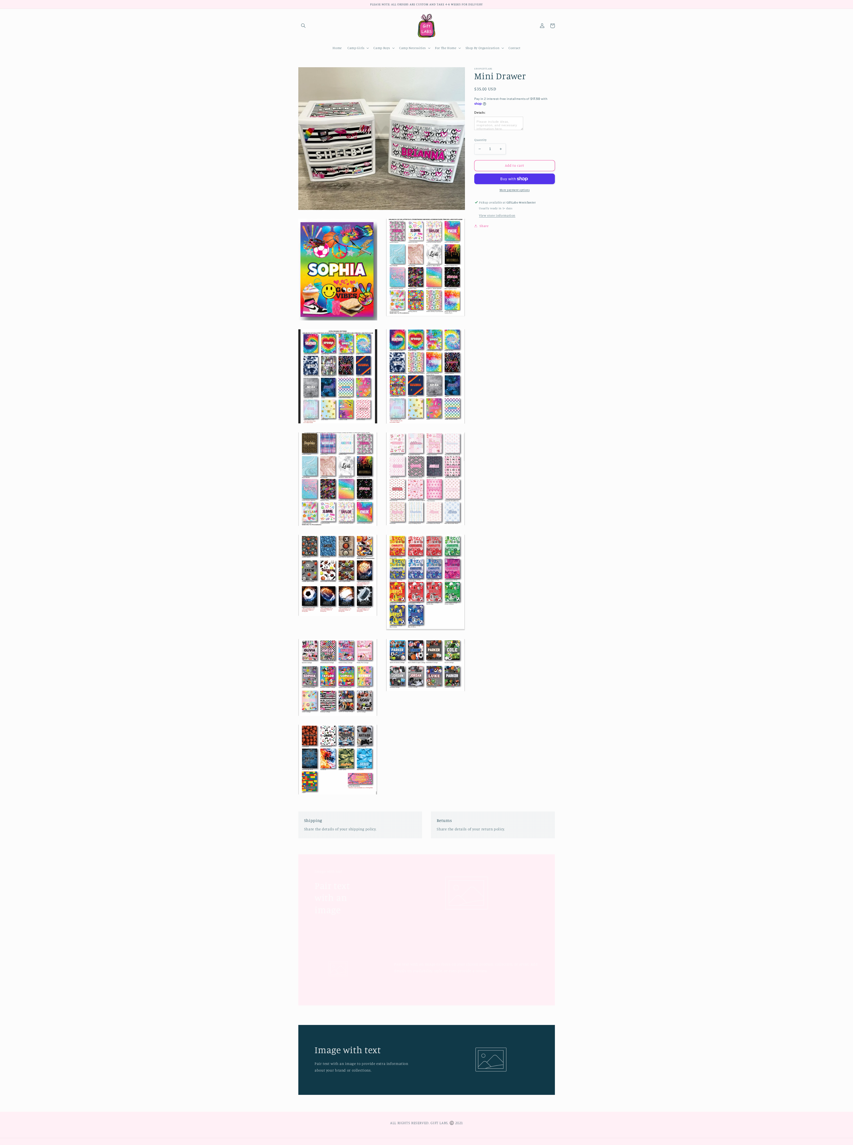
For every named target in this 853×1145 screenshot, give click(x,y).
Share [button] (484, 226)
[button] (303, 26)
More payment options (515, 189)
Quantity (480, 140)
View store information (497, 215)
